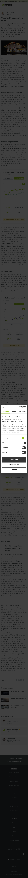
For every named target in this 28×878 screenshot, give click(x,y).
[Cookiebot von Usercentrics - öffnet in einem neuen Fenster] (19, 407)
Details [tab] (14, 411)
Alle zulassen (14, 459)
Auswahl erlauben (14, 464)
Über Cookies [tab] (22, 411)
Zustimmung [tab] (5, 411)
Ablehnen (14, 469)
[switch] (24, 443)
